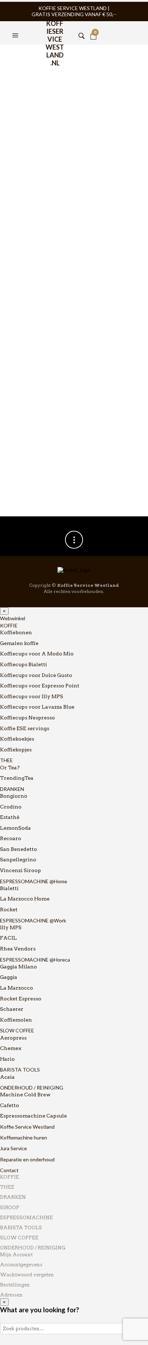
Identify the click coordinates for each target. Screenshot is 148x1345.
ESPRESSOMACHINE (26, 1217)
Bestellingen (15, 1285)
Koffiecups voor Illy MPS (31, 696)
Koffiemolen (16, 1020)
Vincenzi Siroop (20, 870)
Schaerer (11, 1009)
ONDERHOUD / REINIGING (31, 1087)
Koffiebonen (16, 632)
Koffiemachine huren (23, 1137)
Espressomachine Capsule (33, 1116)
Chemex (11, 1048)
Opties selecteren (65, 257)
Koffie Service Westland (27, 1127)
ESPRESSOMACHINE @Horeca (35, 960)
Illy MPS (11, 927)
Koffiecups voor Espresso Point (39, 685)
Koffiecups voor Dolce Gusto (36, 675)
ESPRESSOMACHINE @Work (33, 920)
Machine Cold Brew (25, 1094)
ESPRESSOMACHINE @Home (33, 881)
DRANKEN (12, 789)
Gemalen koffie (19, 643)
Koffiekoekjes (17, 739)
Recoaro (10, 838)
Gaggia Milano (18, 966)
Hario (7, 1059)
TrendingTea (16, 778)
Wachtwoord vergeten (27, 1274)
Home (13, 54)
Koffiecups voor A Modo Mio (37, 654)
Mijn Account (16, 1254)
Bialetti (9, 888)
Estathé (9, 817)
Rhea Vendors (18, 949)
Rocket (9, 909)
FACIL (8, 938)
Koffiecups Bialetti (23, 664)
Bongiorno (13, 796)
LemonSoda (15, 828)
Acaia (7, 1077)
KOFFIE (9, 625)
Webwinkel (12, 618)
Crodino (11, 807)
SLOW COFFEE (17, 1030)
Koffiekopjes (16, 749)
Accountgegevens (21, 1264)
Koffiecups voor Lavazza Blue (37, 707)
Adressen (11, 1295)
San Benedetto (18, 849)
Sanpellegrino (18, 859)
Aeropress (13, 1038)
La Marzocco (16, 988)
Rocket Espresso (20, 998)
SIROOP (9, 1207)
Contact (9, 1170)
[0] (93, 26)
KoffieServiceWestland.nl (55, 28)
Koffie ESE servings (24, 728)
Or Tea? (10, 767)
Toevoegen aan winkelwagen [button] (131, 257)
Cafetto (9, 1105)
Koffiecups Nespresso (27, 717)
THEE (6, 760)
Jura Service (13, 1148)
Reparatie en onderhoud (27, 1159)
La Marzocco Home (25, 899)
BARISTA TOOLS (20, 1070)
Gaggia (8, 977)
